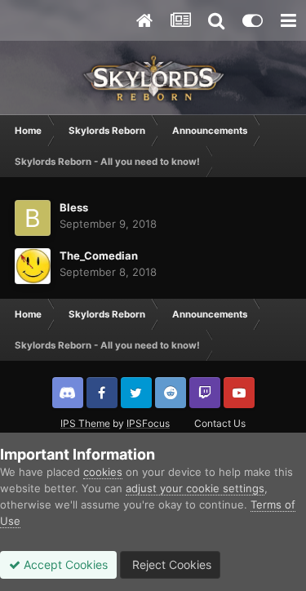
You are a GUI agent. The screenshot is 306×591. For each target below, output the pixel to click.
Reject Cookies (170, 564)
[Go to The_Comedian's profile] (33, 266)
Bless (74, 207)
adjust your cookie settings (195, 488)
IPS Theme (85, 423)
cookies (102, 471)
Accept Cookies (64, 564)
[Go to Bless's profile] (33, 218)
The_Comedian (99, 255)
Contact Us (220, 423)
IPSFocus (148, 423)
